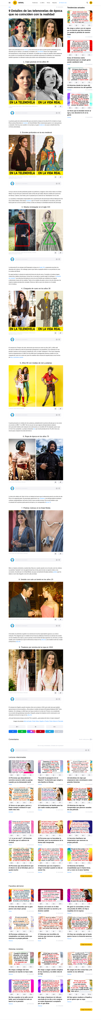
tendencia (41, 125)
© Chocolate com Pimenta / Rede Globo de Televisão (19, 619)
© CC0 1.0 (20, 178)
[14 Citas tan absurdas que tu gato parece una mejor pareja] (21, 896)
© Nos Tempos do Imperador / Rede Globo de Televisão (20, 252)
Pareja (68, 36)
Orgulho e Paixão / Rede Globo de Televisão (51, 721)
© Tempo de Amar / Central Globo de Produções (18, 332)
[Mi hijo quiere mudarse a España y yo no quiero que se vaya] (79, 986)
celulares (42, 498)
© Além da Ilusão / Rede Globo (15, 106)
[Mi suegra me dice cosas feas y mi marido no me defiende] (79, 959)
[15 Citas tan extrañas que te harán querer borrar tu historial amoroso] (79, 923)
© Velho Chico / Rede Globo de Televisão (17, 482)
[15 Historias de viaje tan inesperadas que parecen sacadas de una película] (79, 794)
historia (26, 49)
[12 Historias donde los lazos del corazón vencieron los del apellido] (79, 74)
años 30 (18, 641)
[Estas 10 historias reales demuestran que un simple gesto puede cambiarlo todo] (79, 47)
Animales (11, 812)
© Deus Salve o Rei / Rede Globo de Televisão (18, 176)
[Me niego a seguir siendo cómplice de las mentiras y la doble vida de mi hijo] (50, 959)
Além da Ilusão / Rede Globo (31, 721)
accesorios (40, 51)
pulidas (55, 572)
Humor (68, 784)
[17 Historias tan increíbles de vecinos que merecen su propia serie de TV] (50, 923)
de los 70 (48, 502)
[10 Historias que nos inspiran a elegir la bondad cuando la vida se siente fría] (50, 855)
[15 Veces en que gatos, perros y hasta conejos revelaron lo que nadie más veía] (21, 794)
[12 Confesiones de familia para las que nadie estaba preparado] (50, 794)
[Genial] (18, 3)
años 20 (43, 639)
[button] (17, 726)
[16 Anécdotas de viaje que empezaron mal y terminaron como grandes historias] (79, 767)
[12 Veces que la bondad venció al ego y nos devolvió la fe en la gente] (79, 100)
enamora (25, 123)
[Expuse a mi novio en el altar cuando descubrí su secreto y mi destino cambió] (50, 896)
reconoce (28, 200)
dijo (34, 428)
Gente (68, 64)
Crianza (69, 117)
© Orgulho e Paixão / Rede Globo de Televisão (18, 692)
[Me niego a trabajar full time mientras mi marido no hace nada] (21, 959)
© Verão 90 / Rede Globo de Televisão (16, 408)
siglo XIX (42, 267)
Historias (69, 89)
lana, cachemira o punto (16, 357)
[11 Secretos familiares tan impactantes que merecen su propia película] (79, 827)
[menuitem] (35, 2)
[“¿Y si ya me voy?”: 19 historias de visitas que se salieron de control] (21, 827)
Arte (10, 7)
